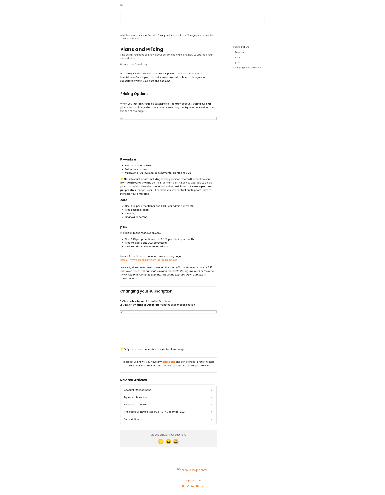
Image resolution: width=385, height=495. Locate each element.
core (237, 57)
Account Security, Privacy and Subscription (161, 35)
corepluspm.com (192, 480)
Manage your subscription (200, 35)
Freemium (240, 52)
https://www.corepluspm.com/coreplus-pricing (148, 260)
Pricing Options (241, 46)
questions (168, 362)
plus (237, 62)
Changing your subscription (247, 67)
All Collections (127, 35)
